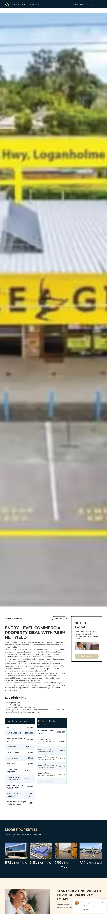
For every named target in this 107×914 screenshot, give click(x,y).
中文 (93, 5)
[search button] (88, 5)
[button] (102, 902)
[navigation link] (100, 5)
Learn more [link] (85, 910)
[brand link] (22, 5)
